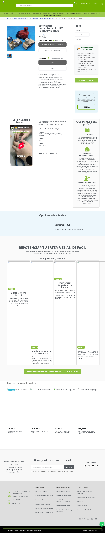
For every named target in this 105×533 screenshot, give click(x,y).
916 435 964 (14, 464)
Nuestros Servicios (9, 13)
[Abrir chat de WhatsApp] (102, 524)
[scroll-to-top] (102, 530)
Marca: (41, 36)
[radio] (52, 44)
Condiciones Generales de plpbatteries (15, 527)
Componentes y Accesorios (52, 15)
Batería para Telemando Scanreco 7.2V (15, 431)
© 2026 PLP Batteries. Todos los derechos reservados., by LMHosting (25, 530)
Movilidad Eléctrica (24, 13)
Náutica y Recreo (58, 13)
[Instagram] (89, 465)
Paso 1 (12, 289)
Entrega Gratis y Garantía (52, 258)
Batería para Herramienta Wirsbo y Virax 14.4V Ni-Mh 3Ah (86, 432)
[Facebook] (85, 465)
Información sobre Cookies (83, 527)
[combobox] (45, 5)
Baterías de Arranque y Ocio (92, 13)
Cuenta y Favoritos (85, 3)
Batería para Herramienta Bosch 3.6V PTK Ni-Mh (62, 431)
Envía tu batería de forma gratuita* (41, 352)
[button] (86, 80)
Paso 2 (35, 347)
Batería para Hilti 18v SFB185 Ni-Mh (39, 431)
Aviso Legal (52, 527)
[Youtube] (93, 465)
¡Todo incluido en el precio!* (88, 359)
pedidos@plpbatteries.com (90, 530)
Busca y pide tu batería (18, 294)
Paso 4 (81, 347)
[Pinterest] (97, 465)
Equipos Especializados (74, 13)
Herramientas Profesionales (41, 13)
